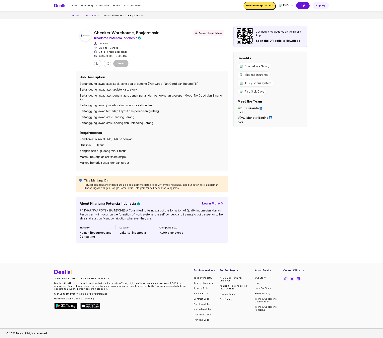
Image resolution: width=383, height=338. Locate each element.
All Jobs (76, 15)
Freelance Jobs (202, 314)
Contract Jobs (201, 298)
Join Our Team (263, 288)
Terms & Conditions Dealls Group (266, 300)
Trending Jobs (201, 319)
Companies (103, 5)
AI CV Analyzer (133, 5)
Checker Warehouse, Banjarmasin (122, 15)
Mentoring (87, 5)
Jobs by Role (200, 288)
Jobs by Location (203, 283)
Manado (91, 15)
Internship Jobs (202, 309)
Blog (257, 283)
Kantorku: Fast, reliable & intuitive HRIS (233, 287)
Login (302, 5)
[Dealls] (61, 5)
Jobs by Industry (202, 277)
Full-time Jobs (201, 293)
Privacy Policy (262, 293)
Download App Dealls (259, 5)
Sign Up (321, 5)
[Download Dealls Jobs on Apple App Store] (90, 306)
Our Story (260, 277)
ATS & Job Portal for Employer (231, 279)
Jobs (74, 5)
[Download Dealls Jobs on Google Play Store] (65, 306)
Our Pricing (226, 299)
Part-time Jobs (201, 304)
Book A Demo (227, 294)
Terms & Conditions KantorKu (266, 308)
